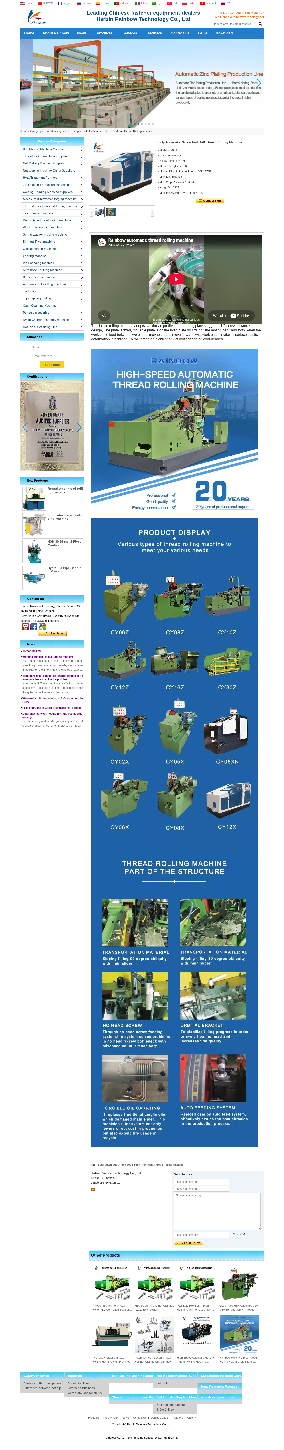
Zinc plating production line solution (47, 184)
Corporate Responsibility (85, 1393)
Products (104, 33)
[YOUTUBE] (25, 626)
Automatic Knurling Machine (42, 270)
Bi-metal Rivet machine (39, 241)
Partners (178, 1417)
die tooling (30, 291)
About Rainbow (56, 33)
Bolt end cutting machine (40, 277)
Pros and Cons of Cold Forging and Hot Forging (51, 695)
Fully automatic (107, 1164)
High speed (126, 1164)
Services (129, 33)
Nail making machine (171, 1404)
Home (29, 33)
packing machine (35, 256)
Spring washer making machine (45, 234)
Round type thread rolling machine (47, 220)
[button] (131, 124)
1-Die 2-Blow (165, 1409)
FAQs (202, 33)
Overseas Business (81, 1388)
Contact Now (52, 633)
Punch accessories (36, 312)
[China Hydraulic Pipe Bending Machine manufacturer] (34, 578)
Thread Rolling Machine (168, 1164)
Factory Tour (110, 1417)
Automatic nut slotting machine (44, 284)
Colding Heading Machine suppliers (48, 192)
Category (35, 131)
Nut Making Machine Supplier (43, 163)
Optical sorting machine (39, 248)
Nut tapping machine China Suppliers (49, 170)
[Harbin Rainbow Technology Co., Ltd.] (53, 26)
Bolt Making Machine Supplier (44, 149)
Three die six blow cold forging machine (51, 206)
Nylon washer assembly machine (46, 319)
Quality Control (160, 1417)
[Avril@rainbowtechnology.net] (93, 1189)
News (82, 33)
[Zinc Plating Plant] (142, 127)
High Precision (143, 1164)
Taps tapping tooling (37, 298)
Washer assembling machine (43, 227)
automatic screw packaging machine (65, 516)
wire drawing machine (38, 213)
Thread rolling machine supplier (63, 131)
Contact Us (180, 33)
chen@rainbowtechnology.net (243, 17)
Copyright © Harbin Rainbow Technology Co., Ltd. (142, 1424)
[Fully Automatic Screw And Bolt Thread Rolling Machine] (122, 172)
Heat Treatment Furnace (40, 177)
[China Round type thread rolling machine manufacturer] (34, 499)
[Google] (42, 626)
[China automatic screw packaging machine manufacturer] (34, 525)
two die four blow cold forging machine (50, 199)
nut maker (163, 1383)
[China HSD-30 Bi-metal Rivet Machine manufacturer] (34, 551)
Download (224, 33)
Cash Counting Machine (40, 305)
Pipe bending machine (38, 263)
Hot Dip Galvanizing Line (40, 327)
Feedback (154, 33)
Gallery (191, 1417)
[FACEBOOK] (33, 626)
